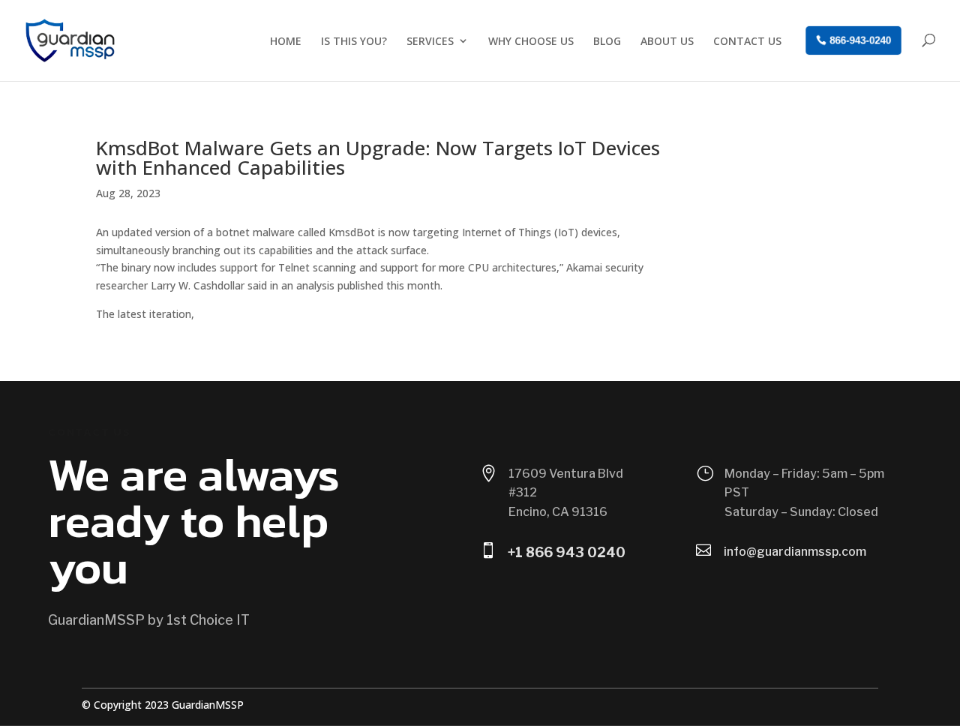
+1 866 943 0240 (567, 552)
